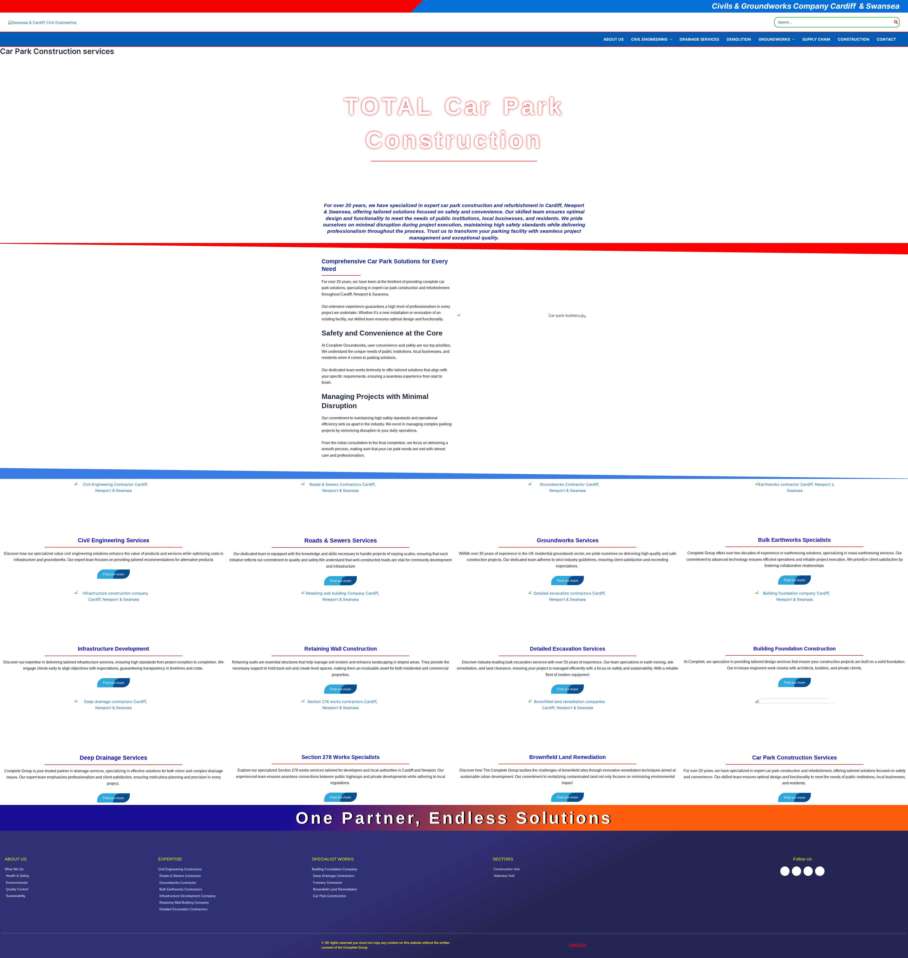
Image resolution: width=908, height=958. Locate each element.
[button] (670, 39)
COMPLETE (577, 945)
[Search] (896, 22)
